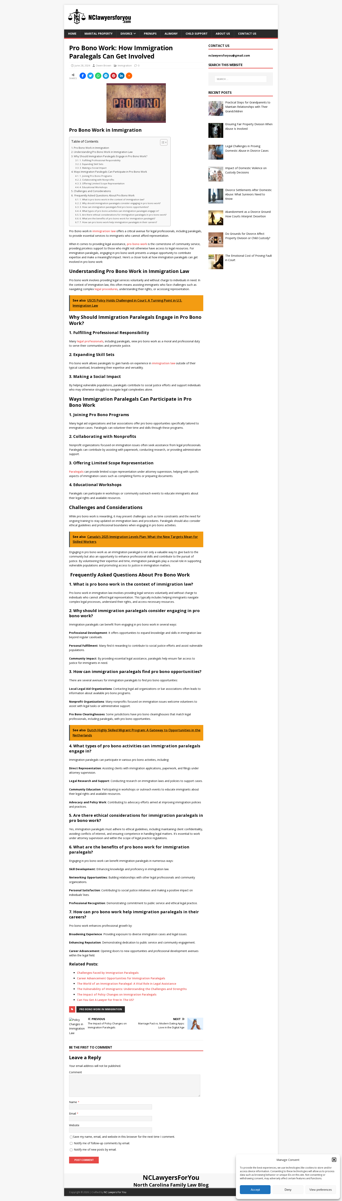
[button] (334, 1160)
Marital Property (98, 33)
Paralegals (76, 471)
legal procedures (106, 289)
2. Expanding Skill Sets (91, 164)
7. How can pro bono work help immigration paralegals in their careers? (118, 222)
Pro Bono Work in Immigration (91, 148)
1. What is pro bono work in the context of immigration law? (112, 199)
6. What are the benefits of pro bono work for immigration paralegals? (117, 218)
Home (72, 33)
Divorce (126, 33)
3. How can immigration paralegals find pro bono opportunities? (114, 206)
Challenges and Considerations (92, 191)
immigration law (104, 231)
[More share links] (129, 76)
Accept (255, 1189)
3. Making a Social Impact (93, 167)
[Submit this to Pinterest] (113, 76)
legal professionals (90, 341)
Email (73, 1113)
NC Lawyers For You (115, 1192)
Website (74, 1125)
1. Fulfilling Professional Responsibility (100, 160)
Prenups (150, 33)
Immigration (125, 65)
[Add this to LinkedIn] (121, 76)
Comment (75, 1072)
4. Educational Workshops (93, 187)
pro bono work (137, 244)
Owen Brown (103, 65)
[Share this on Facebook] (83, 76)
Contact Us (247, 33)
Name (73, 1102)
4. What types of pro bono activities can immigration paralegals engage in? (119, 210)
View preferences (320, 1189)
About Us (223, 33)
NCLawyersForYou (171, 1177)
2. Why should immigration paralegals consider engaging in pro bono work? (120, 203)
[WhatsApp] (98, 76)
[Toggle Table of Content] (161, 142)
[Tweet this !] (90, 76)
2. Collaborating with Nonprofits (97, 179)
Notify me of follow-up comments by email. (102, 1143)
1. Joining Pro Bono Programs (96, 175)
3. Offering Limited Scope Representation (102, 183)
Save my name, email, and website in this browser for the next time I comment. (124, 1137)
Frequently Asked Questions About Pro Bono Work (104, 195)
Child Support (197, 33)
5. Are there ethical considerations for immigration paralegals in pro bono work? (123, 214)
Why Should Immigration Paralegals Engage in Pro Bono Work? (110, 156)
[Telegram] (106, 76)
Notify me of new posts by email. (95, 1149)
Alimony (171, 33)
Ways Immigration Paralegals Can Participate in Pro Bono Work (110, 171)
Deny (288, 1189)
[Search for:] (241, 79)
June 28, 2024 (82, 65)
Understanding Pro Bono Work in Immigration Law (103, 152)
